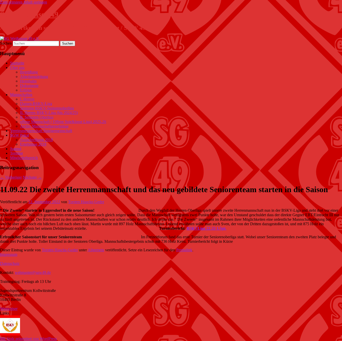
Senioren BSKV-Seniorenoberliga (47, 108)
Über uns (17, 67)
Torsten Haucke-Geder (86, 202)
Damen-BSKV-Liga (36, 103)
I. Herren (27, 99)
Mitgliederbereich (24, 158)
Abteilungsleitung (34, 76)
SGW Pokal (19, 135)
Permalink (184, 250)
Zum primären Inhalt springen (23, 2)
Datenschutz (10, 263)
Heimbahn (28, 81)
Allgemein (96, 250)
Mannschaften (21, 94)
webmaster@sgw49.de (33, 272)
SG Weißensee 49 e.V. (36, 14)
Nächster (32, 177)
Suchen (6, 43)
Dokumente (29, 85)
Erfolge (26, 90)
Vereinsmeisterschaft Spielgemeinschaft (41, 131)
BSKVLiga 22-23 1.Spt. (206, 228)
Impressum (8, 254)
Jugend (15, 149)
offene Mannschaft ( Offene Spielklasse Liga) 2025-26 (63, 122)
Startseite (17, 63)
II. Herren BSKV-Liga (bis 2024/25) (49, 112)
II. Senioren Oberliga (36, 117)
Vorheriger (11, 177)
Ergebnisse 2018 (33, 144)
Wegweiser (9, 308)
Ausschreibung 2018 (36, 140)
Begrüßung (29, 72)
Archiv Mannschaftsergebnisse (44, 126)
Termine (16, 153)
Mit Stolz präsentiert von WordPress (28, 338)
